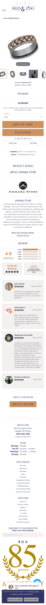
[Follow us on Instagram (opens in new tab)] (22, 542)
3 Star (20, 254)
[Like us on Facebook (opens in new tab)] (19, 542)
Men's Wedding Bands (11, 18)
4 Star (20, 252)
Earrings (23, 465)
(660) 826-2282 (23, 85)
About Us (23, 501)
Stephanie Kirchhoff (23, 335)
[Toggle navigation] (4, 10)
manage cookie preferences (22, 594)
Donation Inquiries (23, 522)
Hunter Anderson (22, 377)
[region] (23, 46)
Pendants (23, 477)
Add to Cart (23, 124)
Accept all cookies (31, 599)
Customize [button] (23, 132)
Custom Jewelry (23, 504)
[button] (16, 3)
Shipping (13, 143)
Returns (33, 143)
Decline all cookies (15, 599)
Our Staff (23, 513)
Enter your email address (23, 530)
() (40, 249)
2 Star (20, 256)
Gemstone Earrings (23, 492)
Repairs (23, 507)
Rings (23, 474)
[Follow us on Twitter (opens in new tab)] (26, 542)
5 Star (20, 249)
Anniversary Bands (23, 483)
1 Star (20, 259)
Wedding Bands (23, 235)
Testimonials (23, 516)
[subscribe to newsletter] (40, 535)
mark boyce (19, 307)
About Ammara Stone (23, 172)
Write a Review (23, 404)
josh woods (19, 284)
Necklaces (23, 468)
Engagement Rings (23, 480)
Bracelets (23, 471)
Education (23, 510)
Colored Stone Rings (23, 489)
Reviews (23, 243)
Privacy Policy (34, 591)
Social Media (23, 519)
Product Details (23, 166)
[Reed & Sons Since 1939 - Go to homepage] (23, 7)
